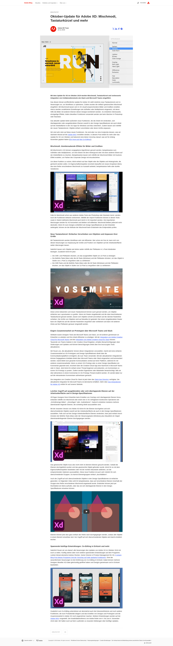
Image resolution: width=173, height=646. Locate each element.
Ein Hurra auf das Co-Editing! (80, 139)
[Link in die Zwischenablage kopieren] (122, 29)
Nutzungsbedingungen (93, 640)
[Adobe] (148, 3)
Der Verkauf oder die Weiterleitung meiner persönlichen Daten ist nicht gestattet (131, 640)
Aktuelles (37, 3)
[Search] (138, 3)
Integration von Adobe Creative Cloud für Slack (92, 340)
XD (65, 632)
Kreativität (54, 12)
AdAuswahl (148, 643)
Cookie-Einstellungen (105, 640)
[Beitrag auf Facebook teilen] (119, 29)
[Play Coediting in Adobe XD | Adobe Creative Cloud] (86, 588)
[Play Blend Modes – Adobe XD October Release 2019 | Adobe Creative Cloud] (86, 192)
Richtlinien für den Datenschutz (78, 640)
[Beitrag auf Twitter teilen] (113, 29)
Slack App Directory (102, 379)
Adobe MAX (72, 135)
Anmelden (143, 2)
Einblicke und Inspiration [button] (49, 3)
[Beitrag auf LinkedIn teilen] (116, 29)
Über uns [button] (62, 3)
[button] (28, 640)
